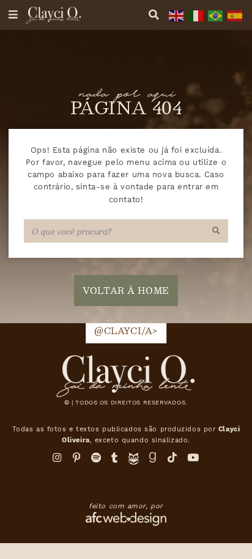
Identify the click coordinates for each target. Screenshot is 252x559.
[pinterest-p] (77, 457)
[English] (175, 15)
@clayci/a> (126, 330)
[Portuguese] (214, 15)
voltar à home (126, 290)
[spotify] (96, 457)
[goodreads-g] (153, 457)
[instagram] (57, 457)
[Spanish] (233, 15)
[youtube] (193, 457)
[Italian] (194, 15)
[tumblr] (114, 457)
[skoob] (133, 462)
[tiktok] (172, 457)
